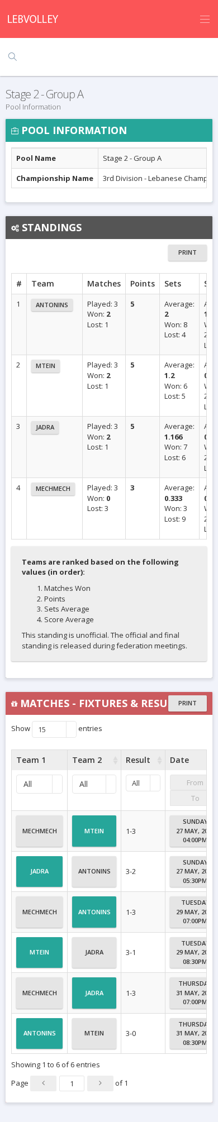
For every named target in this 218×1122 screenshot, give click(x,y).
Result (138, 760)
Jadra (45, 427)
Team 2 (87, 760)
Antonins (52, 304)
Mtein (45, 365)
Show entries (56, 729)
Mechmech (53, 488)
